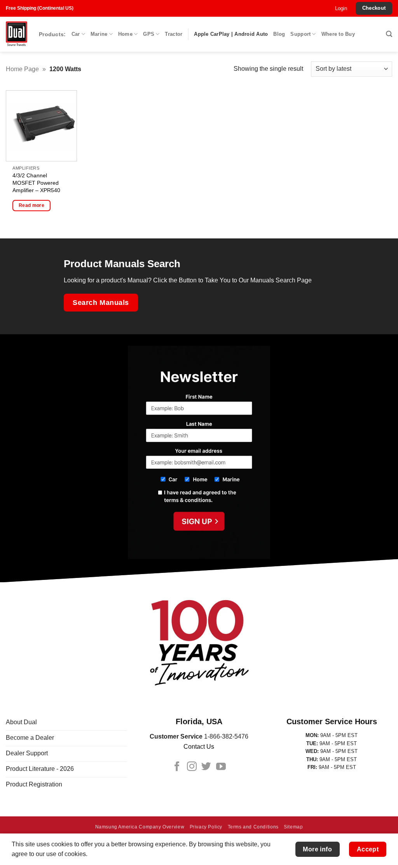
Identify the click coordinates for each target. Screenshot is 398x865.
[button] (341, 9)
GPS (148, 34)
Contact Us (198, 746)
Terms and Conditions (253, 827)
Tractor (173, 34)
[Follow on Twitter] (206, 767)
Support (300, 34)
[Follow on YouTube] (221, 767)
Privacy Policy (206, 827)
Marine (99, 34)
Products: (52, 34)
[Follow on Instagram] (192, 767)
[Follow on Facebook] (177, 767)
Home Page (22, 69)
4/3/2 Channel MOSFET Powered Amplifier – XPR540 (36, 182)
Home (125, 34)
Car (76, 34)
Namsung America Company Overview (140, 827)
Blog (279, 34)
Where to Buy (338, 34)
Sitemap (293, 827)
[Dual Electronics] (16, 34)
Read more (31, 205)
